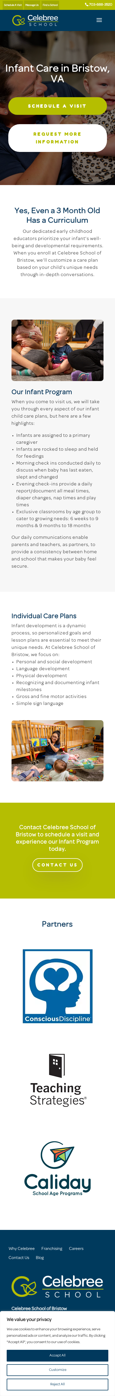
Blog (40, 1258)
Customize (57, 1370)
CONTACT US (57, 865)
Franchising (51, 1249)
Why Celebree (22, 1249)
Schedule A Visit (13, 5)
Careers (76, 1249)
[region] (57, 1353)
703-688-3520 (100, 4)
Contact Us (19, 1258)
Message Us (32, 5)
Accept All (57, 1355)
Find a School (50, 5)
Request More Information (57, 137)
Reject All (57, 1384)
